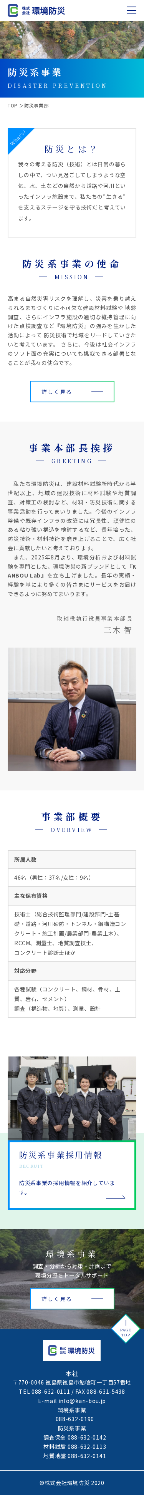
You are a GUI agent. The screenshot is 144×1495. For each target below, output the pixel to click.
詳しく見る (57, 391)
